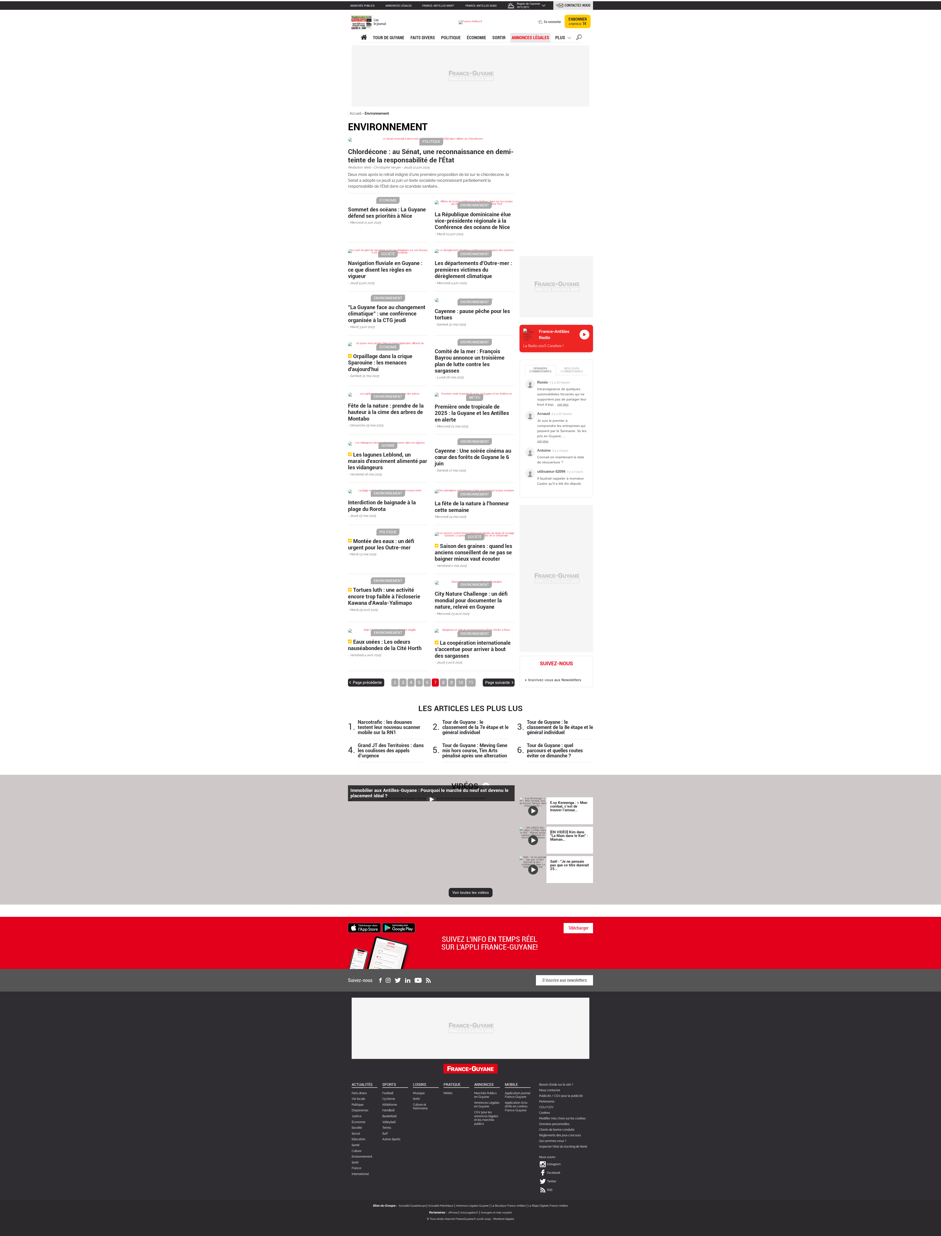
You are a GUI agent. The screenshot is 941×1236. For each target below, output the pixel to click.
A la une (363, 37)
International (360, 1174)
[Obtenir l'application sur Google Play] (398, 928)
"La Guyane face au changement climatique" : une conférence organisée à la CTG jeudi (386, 313)
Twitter (562, 671)
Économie (476, 37)
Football (387, 1093)
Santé (355, 1145)
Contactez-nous (578, 5)
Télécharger (578, 928)
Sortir (499, 37)
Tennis (386, 1127)
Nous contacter (549, 1090)
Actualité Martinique (440, 1205)
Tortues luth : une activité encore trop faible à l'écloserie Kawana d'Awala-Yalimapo (384, 596)
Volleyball (389, 1122)
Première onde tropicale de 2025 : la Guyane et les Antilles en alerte (472, 413)
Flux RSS (572, 671)
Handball (388, 1110)
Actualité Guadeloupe (412, 1205)
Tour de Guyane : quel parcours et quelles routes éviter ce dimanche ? (555, 750)
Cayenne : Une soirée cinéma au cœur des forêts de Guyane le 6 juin (473, 457)
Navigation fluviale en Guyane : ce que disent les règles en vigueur (385, 269)
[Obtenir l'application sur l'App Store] (364, 928)
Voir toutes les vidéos (470, 892)
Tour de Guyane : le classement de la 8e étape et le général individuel (560, 727)
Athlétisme (389, 1104)
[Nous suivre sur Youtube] (418, 980)
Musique (419, 1093)
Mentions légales (503, 1219)
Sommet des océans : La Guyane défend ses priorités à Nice (387, 212)
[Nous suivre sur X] (398, 980)
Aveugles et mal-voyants (496, 1212)
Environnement (377, 113)
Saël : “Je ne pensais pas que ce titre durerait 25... (569, 865)
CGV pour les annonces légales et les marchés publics (486, 1118)
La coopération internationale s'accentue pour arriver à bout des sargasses (473, 649)
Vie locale (358, 1099)
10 (460, 682)
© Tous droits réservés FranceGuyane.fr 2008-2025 (459, 1219)
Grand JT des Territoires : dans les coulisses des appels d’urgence (391, 750)
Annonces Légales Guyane (472, 1205)
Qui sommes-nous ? (552, 1141)
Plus (560, 37)
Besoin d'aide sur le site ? (556, 1084)
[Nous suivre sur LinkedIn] (407, 980)
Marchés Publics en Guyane (485, 1095)
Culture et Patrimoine (420, 1106)
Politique (451, 37)
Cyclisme (388, 1099)
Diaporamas (360, 1110)
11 (471, 682)
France (356, 1168)
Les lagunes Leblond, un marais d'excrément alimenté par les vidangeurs (387, 461)
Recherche (579, 38)
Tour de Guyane (388, 37)
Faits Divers (422, 37)
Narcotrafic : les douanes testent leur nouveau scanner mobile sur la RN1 (389, 727)
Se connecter (552, 22)
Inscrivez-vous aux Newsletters (554, 680)
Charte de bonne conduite (556, 1129)
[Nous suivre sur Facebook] (380, 980)
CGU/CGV (546, 1107)
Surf (385, 1133)
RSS (549, 1190)
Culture (356, 1151)
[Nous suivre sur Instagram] (388, 980)
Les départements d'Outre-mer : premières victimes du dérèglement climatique (473, 269)
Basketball (389, 1116)
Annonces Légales (530, 37)
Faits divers (359, 1093)
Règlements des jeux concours (560, 1135)
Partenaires (547, 1101)
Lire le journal (380, 22)
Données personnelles (554, 1124)
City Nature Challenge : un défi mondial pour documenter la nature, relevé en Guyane (471, 600)
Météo (448, 1093)
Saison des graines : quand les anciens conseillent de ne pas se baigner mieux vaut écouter (473, 552)
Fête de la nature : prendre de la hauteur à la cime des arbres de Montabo (386, 412)
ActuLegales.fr (469, 1212)
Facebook (551, 671)
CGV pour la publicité (568, 1096)
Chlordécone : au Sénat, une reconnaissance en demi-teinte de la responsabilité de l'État (431, 156)
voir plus (563, 404)
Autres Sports (391, 1139)
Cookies (544, 1113)
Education (358, 1139)
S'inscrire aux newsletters (564, 980)
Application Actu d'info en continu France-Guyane (516, 1106)
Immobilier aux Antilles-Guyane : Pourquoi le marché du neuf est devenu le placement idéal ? (429, 793)
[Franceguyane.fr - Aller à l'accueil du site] (470, 22)
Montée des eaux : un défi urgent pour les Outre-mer (381, 544)
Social (356, 1133)
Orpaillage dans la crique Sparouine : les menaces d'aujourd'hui (380, 362)
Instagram (541, 671)
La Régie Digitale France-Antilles (548, 1205)
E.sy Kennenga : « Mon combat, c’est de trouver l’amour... (568, 806)
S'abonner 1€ (577, 21)
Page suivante (497, 682)
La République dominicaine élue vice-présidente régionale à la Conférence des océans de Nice (473, 220)
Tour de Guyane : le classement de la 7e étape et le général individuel (475, 727)
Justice (356, 1116)
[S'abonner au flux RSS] (428, 980)
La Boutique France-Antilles (508, 1205)
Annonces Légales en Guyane (486, 1104)
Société (357, 1127)
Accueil (355, 113)
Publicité (545, 1096)
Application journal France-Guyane (517, 1095)
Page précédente (367, 682)
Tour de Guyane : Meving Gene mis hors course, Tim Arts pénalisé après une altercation (474, 750)
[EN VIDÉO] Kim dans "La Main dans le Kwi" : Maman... (569, 836)
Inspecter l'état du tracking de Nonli (563, 1146)
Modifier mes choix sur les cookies (562, 1118)
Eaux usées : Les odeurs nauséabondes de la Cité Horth (384, 645)
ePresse (453, 1212)
